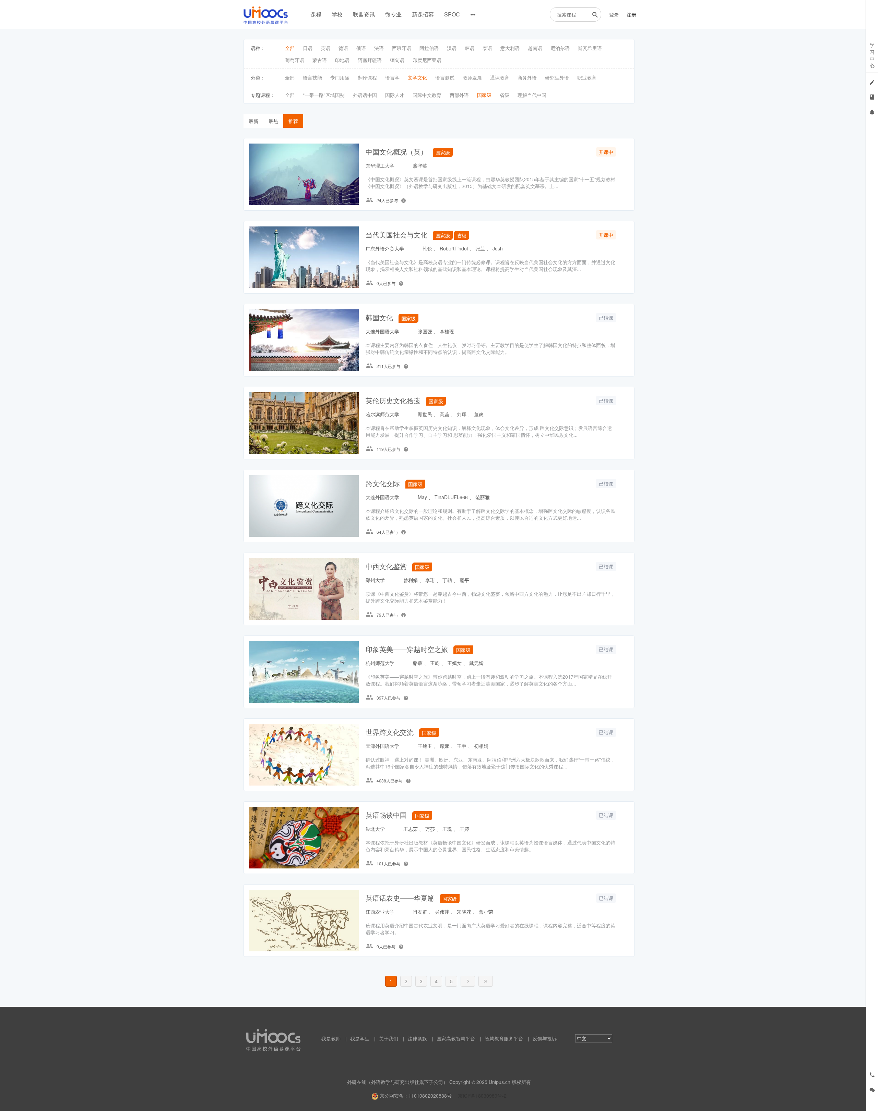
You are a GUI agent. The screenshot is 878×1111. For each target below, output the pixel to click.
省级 (504, 94)
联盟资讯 (364, 14)
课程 (315, 14)
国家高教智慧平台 (456, 1038)
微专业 (393, 14)
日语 (307, 48)
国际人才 (394, 94)
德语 (343, 48)
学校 (337, 14)
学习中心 (872, 55)
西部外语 (459, 94)
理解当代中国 (532, 94)
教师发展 (472, 77)
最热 (273, 121)
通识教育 (499, 77)
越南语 (535, 48)
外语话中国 (365, 94)
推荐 (293, 121)
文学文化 (417, 77)
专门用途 (339, 77)
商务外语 (527, 77)
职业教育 (586, 77)
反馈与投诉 (545, 1038)
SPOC (452, 14)
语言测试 (444, 77)
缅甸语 (397, 60)
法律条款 (417, 1038)
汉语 (451, 48)
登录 (614, 14)
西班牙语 (401, 48)
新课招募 (423, 14)
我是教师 (331, 1038)
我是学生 (359, 1038)
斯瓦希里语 (590, 48)
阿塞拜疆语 (370, 60)
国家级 (484, 94)
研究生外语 (557, 77)
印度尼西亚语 (427, 60)
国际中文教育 (427, 94)
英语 (325, 48)
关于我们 (388, 1038)
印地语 (342, 60)
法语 (379, 48)
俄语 (361, 48)
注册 (631, 14)
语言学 (392, 77)
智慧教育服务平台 (504, 1038)
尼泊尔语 (560, 48)
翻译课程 (367, 77)
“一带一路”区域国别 (324, 94)
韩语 (469, 48)
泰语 (487, 48)
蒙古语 (319, 60)
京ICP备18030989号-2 (482, 1095)
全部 (290, 48)
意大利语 (510, 48)
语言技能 (312, 77)
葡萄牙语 (294, 60)
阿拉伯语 (429, 48)
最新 (253, 121)
